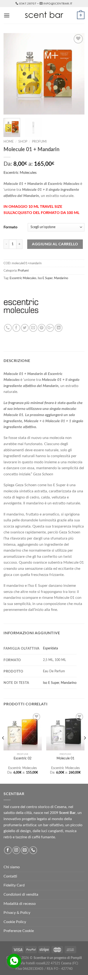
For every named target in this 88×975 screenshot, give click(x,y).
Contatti (10, 876)
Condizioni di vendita (21, 894)
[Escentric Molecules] (21, 306)
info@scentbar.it (58, 3)
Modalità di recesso (20, 904)
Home (9, 141)
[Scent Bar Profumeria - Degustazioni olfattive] (44, 15)
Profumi (39, 141)
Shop (22, 141)
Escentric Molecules (20, 173)
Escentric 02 (22, 758)
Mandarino (61, 278)
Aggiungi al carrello (55, 244)
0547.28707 (27, 3)
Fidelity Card (14, 885)
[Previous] (11, 74)
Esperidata (50, 648)
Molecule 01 (65, 758)
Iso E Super (45, 278)
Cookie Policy (15, 922)
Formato (10, 227)
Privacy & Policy (17, 913)
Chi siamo (12, 867)
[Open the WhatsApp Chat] (14, 961)
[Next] (77, 74)
